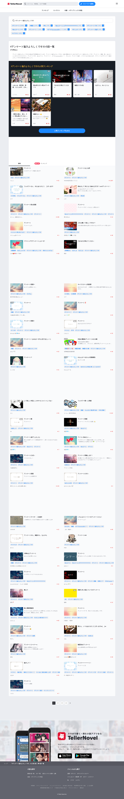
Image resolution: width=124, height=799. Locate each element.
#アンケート (18, 25)
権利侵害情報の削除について (46, 787)
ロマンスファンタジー (83, 773)
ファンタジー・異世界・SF (74, 777)
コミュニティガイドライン (55, 785)
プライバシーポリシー (73, 787)
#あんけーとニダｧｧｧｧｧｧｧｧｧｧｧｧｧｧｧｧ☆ (68, 25)
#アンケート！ (35, 29)
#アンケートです (94, 25)
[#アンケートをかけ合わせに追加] (26, 25)
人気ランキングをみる (62, 131)
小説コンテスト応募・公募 (49, 773)
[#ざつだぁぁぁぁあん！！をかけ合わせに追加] (69, 29)
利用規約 (33, 785)
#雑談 (34, 25)
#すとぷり (77, 29)
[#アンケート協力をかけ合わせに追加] (104, 29)
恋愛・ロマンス (71, 773)
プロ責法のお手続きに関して (60, 787)
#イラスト (17, 33)
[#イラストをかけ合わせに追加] (24, 33)
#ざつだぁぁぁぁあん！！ (56, 29)
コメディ (77, 780)
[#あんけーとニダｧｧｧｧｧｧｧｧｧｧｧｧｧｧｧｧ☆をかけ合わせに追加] (83, 25)
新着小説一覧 (30, 773)
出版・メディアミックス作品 (35, 777)
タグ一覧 (38, 773)
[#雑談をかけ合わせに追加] (40, 25)
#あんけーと (17, 29)
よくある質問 (90, 785)
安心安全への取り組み (67, 785)
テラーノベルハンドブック (42, 785)
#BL (46, 25)
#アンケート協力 (95, 29)
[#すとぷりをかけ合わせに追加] (84, 29)
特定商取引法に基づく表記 (80, 785)
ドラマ (72, 780)
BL (68, 780)
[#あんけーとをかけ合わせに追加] (25, 29)
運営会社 (82, 787)
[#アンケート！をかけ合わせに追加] (44, 29)
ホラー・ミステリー (88, 777)
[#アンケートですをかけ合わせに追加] (103, 25)
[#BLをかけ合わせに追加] (52, 25)
